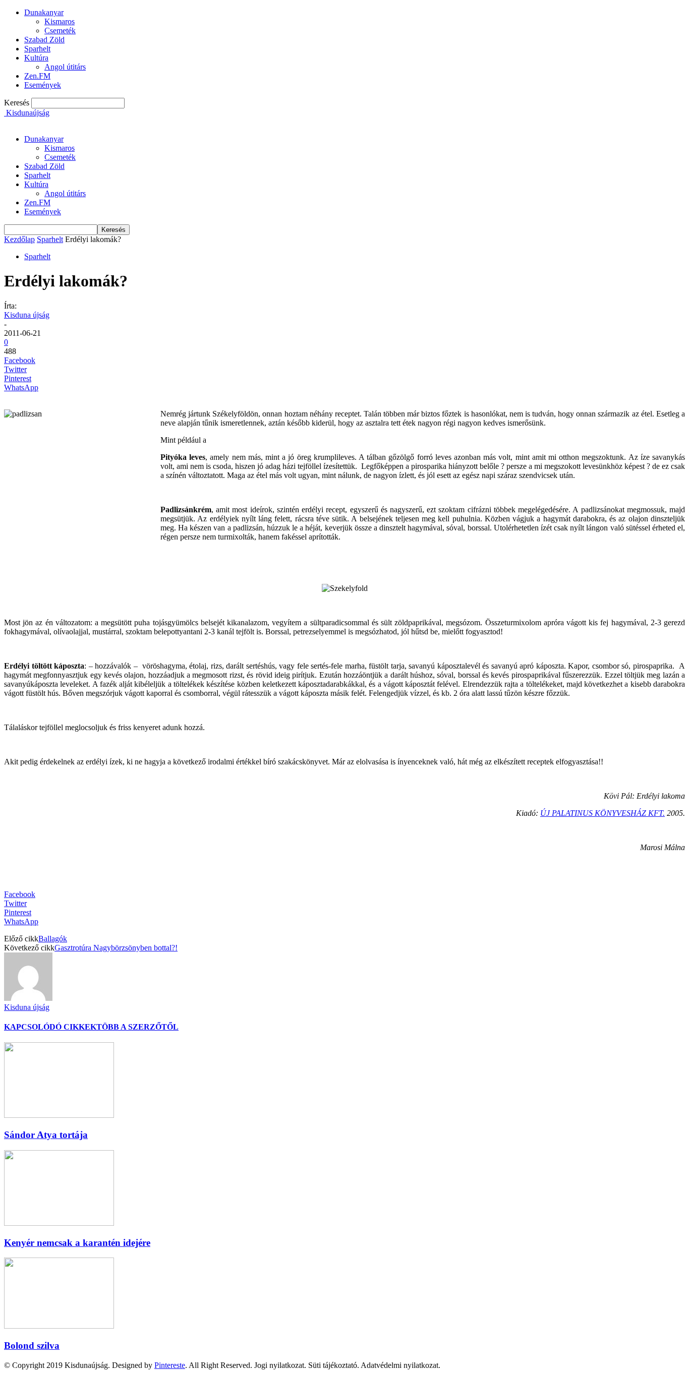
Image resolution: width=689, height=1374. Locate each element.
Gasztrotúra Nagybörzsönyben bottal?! (116, 947)
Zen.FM (37, 76)
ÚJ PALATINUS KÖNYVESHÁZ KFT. (602, 813)
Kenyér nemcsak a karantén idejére (77, 1242)
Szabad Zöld (44, 39)
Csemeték (60, 30)
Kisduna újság (26, 315)
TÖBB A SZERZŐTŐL (137, 1027)
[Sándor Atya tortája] (59, 1115)
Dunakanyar (44, 12)
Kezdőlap (19, 239)
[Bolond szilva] (59, 1326)
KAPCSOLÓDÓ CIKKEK (50, 1027)
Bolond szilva (32, 1345)
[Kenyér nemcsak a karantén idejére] (59, 1223)
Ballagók (52, 938)
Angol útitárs (65, 67)
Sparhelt (37, 48)
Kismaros (59, 21)
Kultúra (36, 57)
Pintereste (169, 1365)
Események (42, 85)
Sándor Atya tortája (46, 1134)
